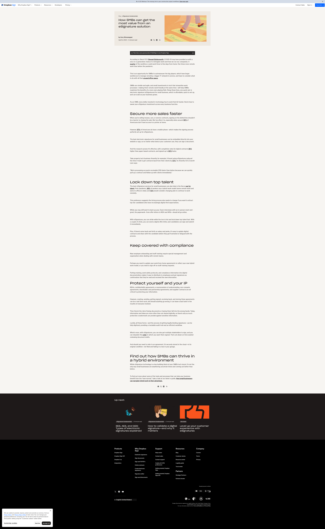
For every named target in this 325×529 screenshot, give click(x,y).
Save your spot (184, 1)
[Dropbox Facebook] (119, 491)
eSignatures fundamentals (130, 16)
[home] (8, 5)
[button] (25, 5)
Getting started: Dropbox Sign (162, 469)
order (145, 335)
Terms (198, 456)
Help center (158, 452)
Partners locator (180, 478)
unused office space (150, 78)
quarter (132, 64)
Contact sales (159, 456)
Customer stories (181, 456)
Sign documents (139, 458)
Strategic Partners (181, 475)
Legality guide (180, 463)
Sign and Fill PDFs (140, 461)
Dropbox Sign (118, 452)
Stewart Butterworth (155, 59)
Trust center (179, 466)
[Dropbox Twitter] (115, 491)
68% (148, 188)
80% (170, 151)
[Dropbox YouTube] (123, 491)
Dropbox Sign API (119, 456)
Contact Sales (300, 5)
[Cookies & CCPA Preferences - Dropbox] (27, 518)
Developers (58, 5)
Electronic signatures (141, 454)
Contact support (160, 459)
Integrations (117, 463)
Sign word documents (141, 477)
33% (174, 161)
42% (152, 191)
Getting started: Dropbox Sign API (162, 474)
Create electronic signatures (140, 469)
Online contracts (139, 465)
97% (138, 129)
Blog (119, 16)
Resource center (180, 459)
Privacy (198, 459)
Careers (198, 452)
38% (185, 120)
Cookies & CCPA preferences (160, 464)
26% (190, 149)
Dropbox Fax (118, 459)
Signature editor (139, 474)
